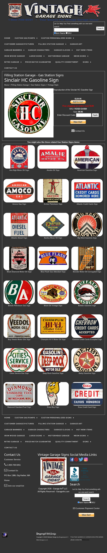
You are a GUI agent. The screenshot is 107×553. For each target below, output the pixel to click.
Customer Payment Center (87, 508)
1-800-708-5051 (14, 465)
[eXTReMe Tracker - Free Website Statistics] (4, 536)
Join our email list (15, 486)
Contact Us (80, 131)
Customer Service (12, 459)
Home (7, 480)
